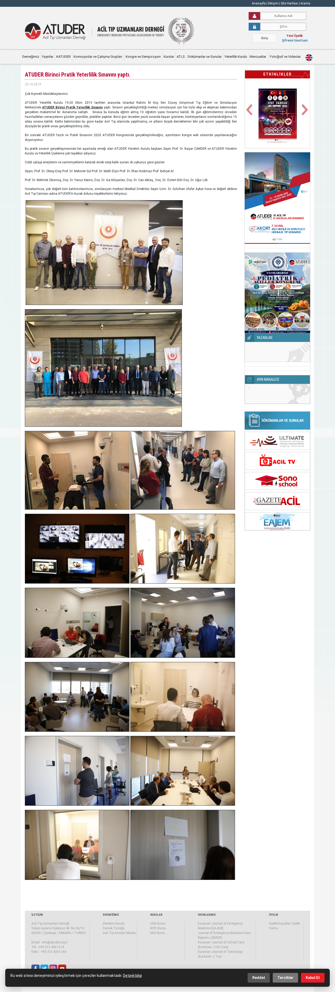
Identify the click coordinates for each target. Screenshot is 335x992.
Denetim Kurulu (114, 923)
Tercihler (285, 978)
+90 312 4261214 (51, 947)
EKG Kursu (157, 933)
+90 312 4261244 (53, 952)
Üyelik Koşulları (280, 923)
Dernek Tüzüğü (114, 928)
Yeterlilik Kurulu (236, 57)
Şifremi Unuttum (295, 40)
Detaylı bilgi (132, 975)
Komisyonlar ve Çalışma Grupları (98, 57)
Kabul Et (313, 978)
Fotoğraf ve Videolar (286, 57)
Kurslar (169, 57)
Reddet (258, 978)
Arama (305, 3)
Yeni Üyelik (295, 36)
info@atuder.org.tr (55, 942)
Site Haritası (289, 3)
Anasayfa (259, 3)
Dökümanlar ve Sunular (205, 57)
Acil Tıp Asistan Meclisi (119, 933)
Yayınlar (47, 57)
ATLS (181, 57)
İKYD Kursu (158, 928)
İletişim (273, 3)
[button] (250, 113)
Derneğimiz (30, 57)
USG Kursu (157, 923)
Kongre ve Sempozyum (143, 57)
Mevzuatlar (258, 57)
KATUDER (63, 57)
